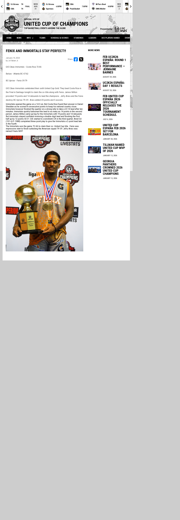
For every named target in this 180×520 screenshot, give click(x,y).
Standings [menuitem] (78, 38)
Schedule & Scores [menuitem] (60, 38)
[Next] (130, 6)
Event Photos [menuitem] (131, 38)
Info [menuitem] (30, 38)
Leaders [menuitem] (92, 38)
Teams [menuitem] (42, 38)
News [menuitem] (19, 38)
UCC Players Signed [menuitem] (111, 38)
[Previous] (2, 6)
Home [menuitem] (9, 38)
